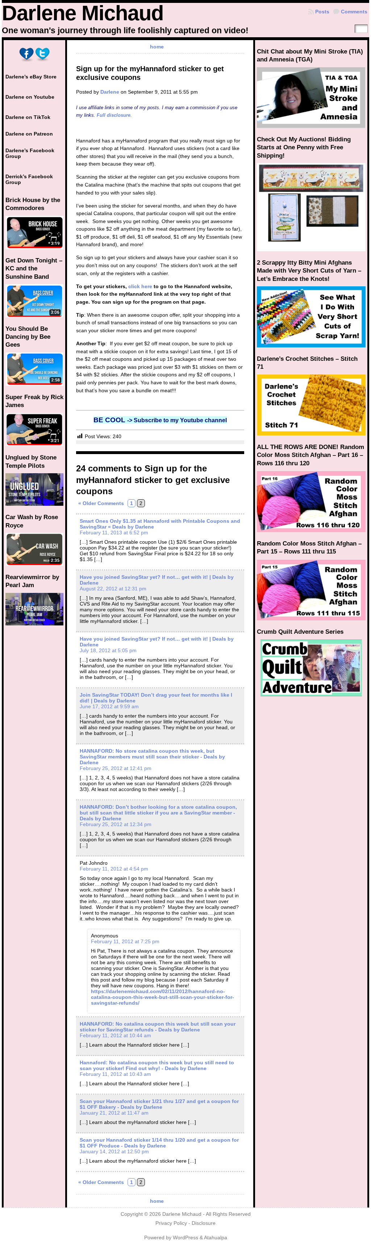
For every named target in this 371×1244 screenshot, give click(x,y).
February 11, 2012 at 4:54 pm (114, 869)
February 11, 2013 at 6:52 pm (114, 532)
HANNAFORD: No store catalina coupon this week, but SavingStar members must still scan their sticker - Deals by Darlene (152, 756)
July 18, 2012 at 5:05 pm (108, 650)
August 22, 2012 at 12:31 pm (113, 588)
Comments (354, 11)
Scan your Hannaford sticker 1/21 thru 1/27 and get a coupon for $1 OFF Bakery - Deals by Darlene (159, 1104)
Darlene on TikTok (27, 117)
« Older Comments (101, 503)
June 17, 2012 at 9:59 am (109, 706)
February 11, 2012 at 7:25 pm (125, 941)
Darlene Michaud (82, 13)
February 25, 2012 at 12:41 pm (115, 768)
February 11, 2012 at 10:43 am (115, 1074)
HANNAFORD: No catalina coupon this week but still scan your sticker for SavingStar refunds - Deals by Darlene (157, 1027)
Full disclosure (113, 115)
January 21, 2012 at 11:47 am (114, 1113)
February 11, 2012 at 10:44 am (115, 1035)
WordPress (185, 1237)
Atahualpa (215, 1237)
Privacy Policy (171, 1223)
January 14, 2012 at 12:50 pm (114, 1151)
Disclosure (204, 1223)
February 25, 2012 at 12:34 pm (115, 824)
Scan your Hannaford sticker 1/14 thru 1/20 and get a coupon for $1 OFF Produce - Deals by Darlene (159, 1143)
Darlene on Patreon (29, 134)
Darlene (109, 92)
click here (140, 286)
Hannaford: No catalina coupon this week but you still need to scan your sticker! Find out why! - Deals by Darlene (157, 1065)
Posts (322, 11)
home (157, 47)
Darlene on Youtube (29, 97)
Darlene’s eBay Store (31, 77)
